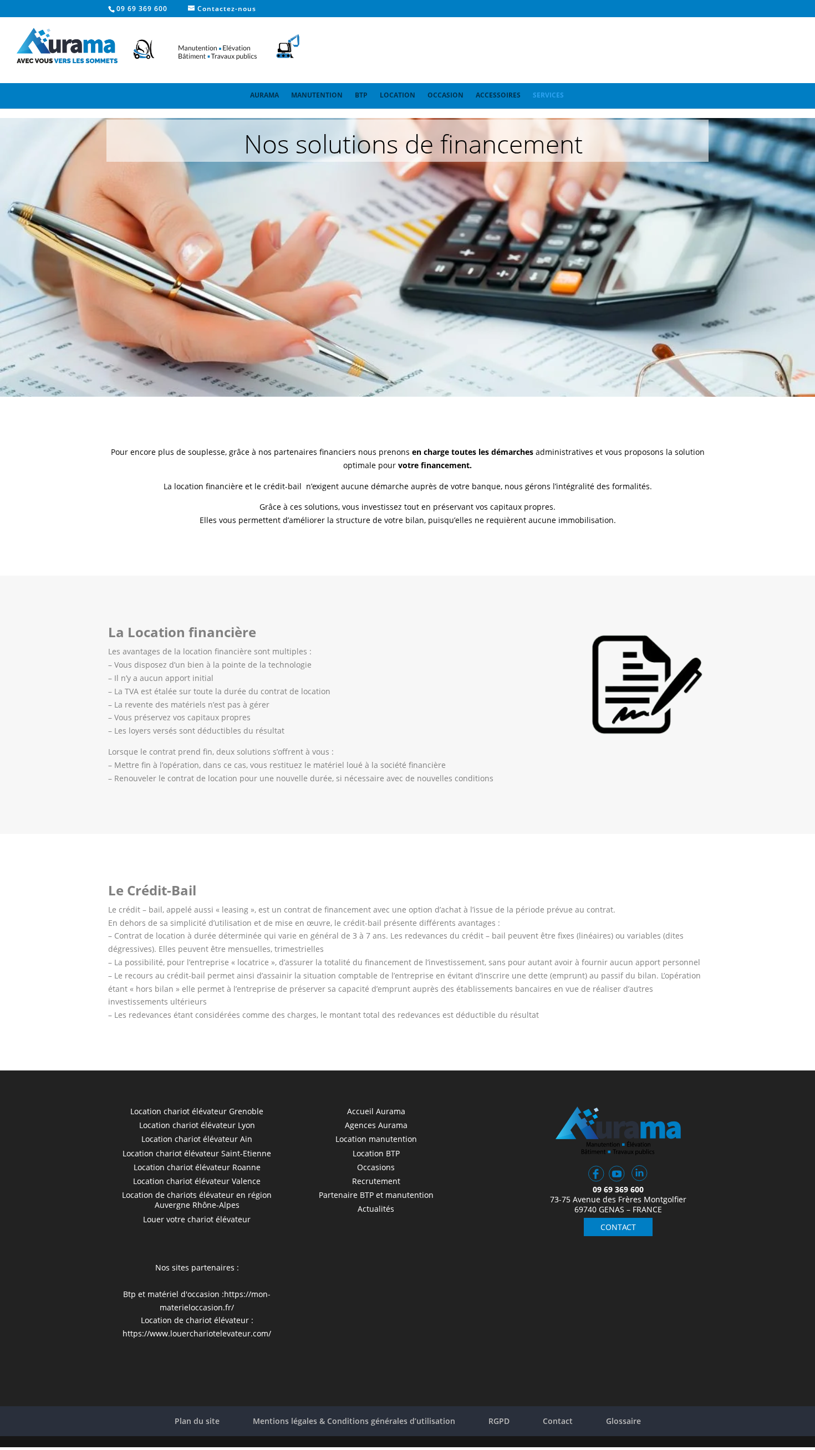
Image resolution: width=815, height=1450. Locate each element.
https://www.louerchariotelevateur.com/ (197, 1333)
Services (548, 95)
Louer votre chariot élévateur (197, 1219)
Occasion (445, 95)
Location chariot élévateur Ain (196, 1139)
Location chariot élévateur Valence (197, 1181)
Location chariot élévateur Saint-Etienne (197, 1153)
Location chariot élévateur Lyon (197, 1125)
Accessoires (498, 95)
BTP (361, 95)
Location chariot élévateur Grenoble (196, 1111)
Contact (558, 1421)
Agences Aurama (376, 1125)
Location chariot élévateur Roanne (197, 1167)
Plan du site (197, 1421)
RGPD (499, 1421)
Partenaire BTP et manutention (376, 1195)
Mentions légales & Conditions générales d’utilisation (354, 1421)
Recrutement (376, 1181)
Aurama (264, 95)
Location (397, 95)
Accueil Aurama (376, 1111)
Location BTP (376, 1153)
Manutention (317, 95)
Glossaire (623, 1421)
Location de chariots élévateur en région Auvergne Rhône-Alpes (197, 1200)
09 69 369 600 (141, 8)
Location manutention (376, 1139)
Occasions (376, 1167)
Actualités (376, 1208)
